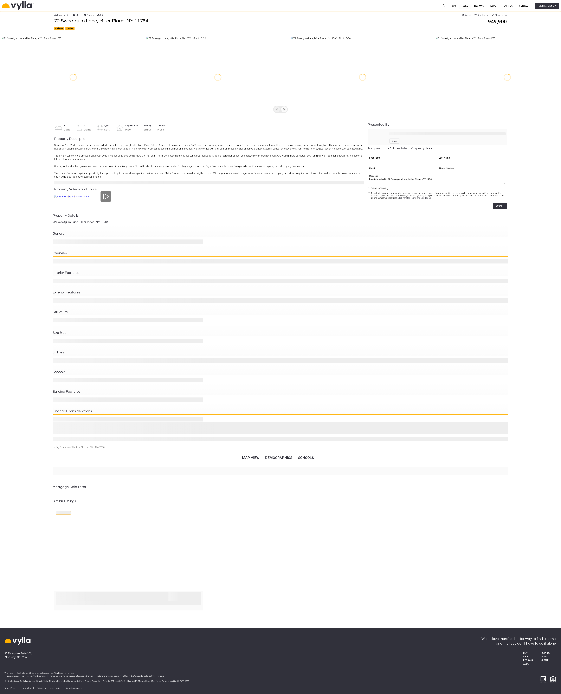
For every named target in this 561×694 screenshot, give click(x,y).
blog (544, 656)
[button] (73, 77)
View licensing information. (64, 673)
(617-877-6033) (183, 681)
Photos (90, 15)
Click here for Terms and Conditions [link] (414, 198)
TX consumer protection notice (48, 688)
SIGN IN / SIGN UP (547, 6)
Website (468, 15)
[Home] (54, 6)
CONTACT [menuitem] (524, 5)
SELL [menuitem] (465, 5)
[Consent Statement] (369, 196)
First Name (402, 158)
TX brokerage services (74, 688)
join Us (545, 653)
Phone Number (472, 168)
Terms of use (10, 688)
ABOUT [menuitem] (494, 5)
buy (525, 653)
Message (437, 180)
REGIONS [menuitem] (479, 5)
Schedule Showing (379, 188)
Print (102, 15)
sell (526, 656)
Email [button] (394, 141)
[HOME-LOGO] (18, 641)
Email (402, 168)
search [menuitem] (444, 5)
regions (528, 660)
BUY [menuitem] (454, 5)
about (527, 664)
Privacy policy (25, 688)
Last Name (472, 158)
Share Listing (501, 15)
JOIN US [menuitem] (508, 5)
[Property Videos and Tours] (105, 196)
